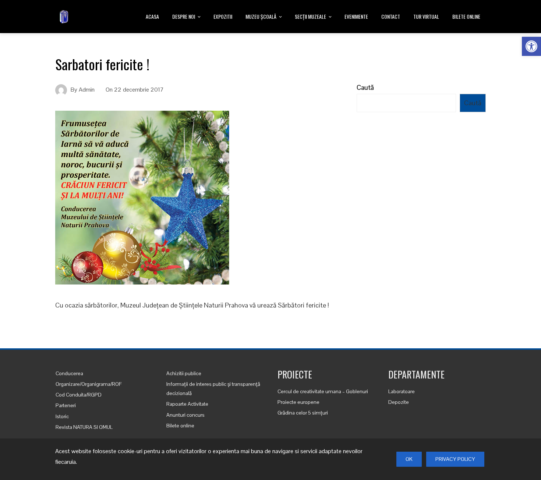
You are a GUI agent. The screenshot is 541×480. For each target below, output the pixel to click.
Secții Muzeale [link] (310, 16)
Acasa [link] (152, 16)
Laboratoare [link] (401, 391)
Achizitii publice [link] (183, 373)
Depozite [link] (398, 402)
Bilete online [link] (466, 16)
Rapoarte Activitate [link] (187, 404)
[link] (531, 46)
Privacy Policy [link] (455, 459)
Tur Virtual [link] (426, 16)
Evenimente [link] (356, 16)
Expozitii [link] (222, 16)
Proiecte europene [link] (298, 402)
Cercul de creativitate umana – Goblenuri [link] (322, 391)
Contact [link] (390, 16)
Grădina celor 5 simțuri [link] (302, 412)
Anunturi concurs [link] (185, 415)
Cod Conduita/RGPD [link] (79, 394)
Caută (365, 87)
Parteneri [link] (66, 405)
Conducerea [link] (69, 373)
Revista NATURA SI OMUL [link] (84, 427)
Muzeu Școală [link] (260, 16)
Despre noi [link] (183, 16)
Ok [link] (409, 459)
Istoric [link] (62, 416)
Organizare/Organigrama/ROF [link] (89, 384)
